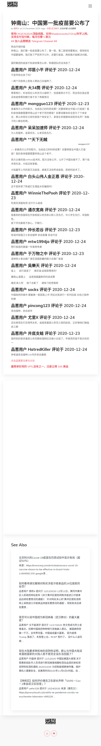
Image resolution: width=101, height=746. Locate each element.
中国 (49, 28)
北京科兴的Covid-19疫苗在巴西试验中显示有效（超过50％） (49, 559)
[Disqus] (50, 424)
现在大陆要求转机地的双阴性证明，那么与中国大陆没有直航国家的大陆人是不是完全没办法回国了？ (50, 652)
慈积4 (16, 28)
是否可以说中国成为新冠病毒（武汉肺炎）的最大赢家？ (49, 619)
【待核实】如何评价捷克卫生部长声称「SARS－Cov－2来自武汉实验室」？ (50, 682)
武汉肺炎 (55, 28)
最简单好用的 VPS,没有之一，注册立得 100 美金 (39, 366)
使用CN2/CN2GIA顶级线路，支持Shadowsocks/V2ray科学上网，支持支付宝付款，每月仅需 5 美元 (50, 35)
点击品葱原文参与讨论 (23, 360)
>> (12, 149)
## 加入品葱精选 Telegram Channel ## (34, 41)
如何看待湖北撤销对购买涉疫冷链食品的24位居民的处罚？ (49, 585)
